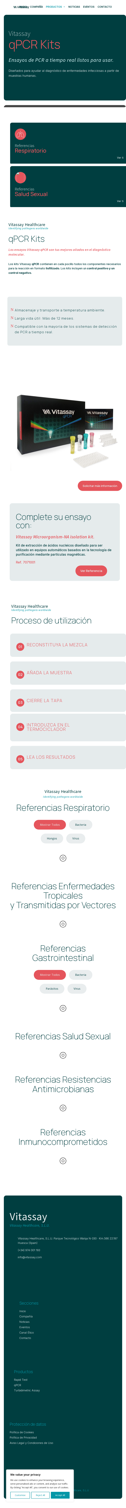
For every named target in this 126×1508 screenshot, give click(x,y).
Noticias (74, 6)
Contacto (105, 6)
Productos (54, 6)
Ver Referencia (91, 571)
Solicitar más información (100, 486)
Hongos (52, 838)
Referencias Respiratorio (63, 808)
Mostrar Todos (50, 824)
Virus (75, 838)
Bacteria (80, 824)
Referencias (63, 1085)
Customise (20, 1495)
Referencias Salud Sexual (63, 1036)
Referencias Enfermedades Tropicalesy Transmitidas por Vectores (63, 896)
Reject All (40, 1495)
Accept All (60, 1495)
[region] (40, 1485)
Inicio (23, 6)
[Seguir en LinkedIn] (11, 1267)
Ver (119, 157)
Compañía (36, 6)
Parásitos (52, 988)
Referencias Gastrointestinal (63, 953)
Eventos (88, 6)
